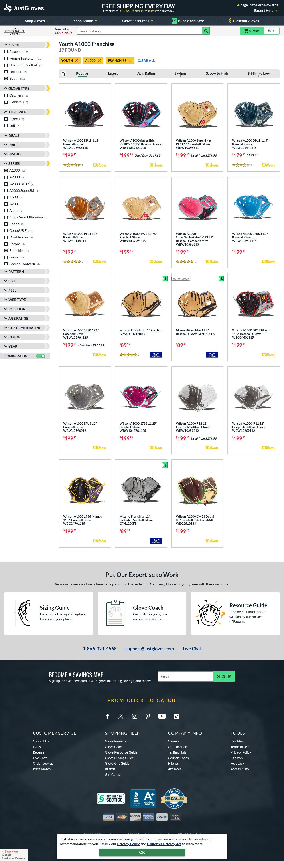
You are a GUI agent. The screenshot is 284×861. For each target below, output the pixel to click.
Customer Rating (25, 327)
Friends (173, 763)
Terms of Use (240, 747)
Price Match (42, 769)
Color (14, 337)
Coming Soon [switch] (16, 356)
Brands (110, 769)
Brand (14, 154)
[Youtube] (162, 716)
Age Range (18, 318)
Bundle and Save (189, 20)
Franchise (117, 60)
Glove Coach (114, 747)
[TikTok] (176, 716)
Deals (13, 135)
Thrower (17, 112)
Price (13, 145)
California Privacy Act (164, 844)
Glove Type (18, 88)
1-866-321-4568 (100, 648)
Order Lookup (43, 763)
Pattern (16, 271)
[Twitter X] (121, 716)
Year (12, 346)
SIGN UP (224, 676)
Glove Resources (135, 20)
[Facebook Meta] (107, 716)
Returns (39, 752)
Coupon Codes (178, 758)
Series (14, 163)
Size (12, 281)
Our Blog (237, 741)
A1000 (90, 60)
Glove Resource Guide (121, 752)
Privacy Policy (128, 844)
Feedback (237, 763)
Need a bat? (63, 30)
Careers (174, 741)
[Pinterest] (148, 716)
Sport (14, 44)
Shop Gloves (35, 20)
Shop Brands (83, 20)
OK (142, 852)
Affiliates (174, 769)
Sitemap (237, 758)
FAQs (37, 747)
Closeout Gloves (246, 20)
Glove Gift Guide (117, 763)
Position (17, 309)
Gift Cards (112, 774)
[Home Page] (24, 8)
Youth (67, 60)
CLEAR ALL (146, 60)
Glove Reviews (116, 741)
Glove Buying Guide (119, 758)
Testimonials (177, 752)
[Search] (206, 31)
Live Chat (192, 648)
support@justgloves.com (150, 648)
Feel (12, 290)
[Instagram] (134, 716)
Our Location (177, 747)
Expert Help (263, 10)
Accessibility (240, 769)
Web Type (17, 299)
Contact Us (41, 741)
